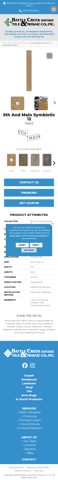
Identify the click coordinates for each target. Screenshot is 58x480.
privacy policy (15, 235)
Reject (36, 245)
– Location (29, 445)
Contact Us (29, 182)
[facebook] (25, 366)
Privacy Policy (22, 471)
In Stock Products (29, 399)
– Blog (29, 453)
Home (5, 43)
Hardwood (29, 379)
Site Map (39, 471)
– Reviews (29, 449)
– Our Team (29, 441)
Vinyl (19, 43)
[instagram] (32, 366)
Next (54, 102)
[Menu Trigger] (54, 9)
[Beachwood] (35, 160)
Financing (29, 192)
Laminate (29, 383)
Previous (4, 102)
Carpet (29, 375)
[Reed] (11, 160)
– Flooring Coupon (29, 420)
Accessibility (16, 467)
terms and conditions (37, 235)
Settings (29, 250)
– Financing (29, 416)
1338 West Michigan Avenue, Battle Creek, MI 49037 (30, 4)
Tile (29, 391)
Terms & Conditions (38, 467)
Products (25, 43)
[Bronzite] (47, 160)
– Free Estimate (29, 424)
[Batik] (23, 160)
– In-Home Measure (29, 428)
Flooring (12, 43)
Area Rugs (29, 395)
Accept (22, 245)
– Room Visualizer (29, 412)
